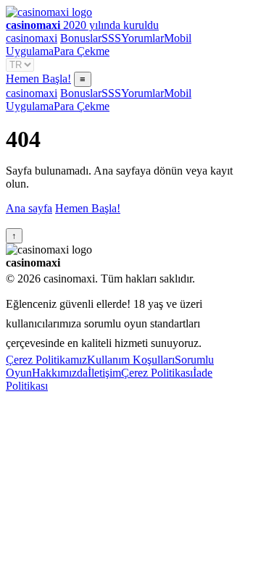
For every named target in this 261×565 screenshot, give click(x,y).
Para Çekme (81, 51)
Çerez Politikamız (46, 359)
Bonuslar (81, 38)
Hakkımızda (60, 373)
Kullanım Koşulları (131, 359)
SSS (111, 38)
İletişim (104, 373)
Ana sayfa (29, 208)
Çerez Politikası (157, 373)
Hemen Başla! (38, 78)
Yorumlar (142, 38)
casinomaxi (31, 38)
